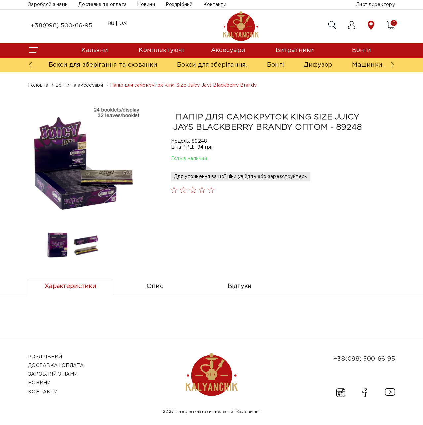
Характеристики (70, 286)
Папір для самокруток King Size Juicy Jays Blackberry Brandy (183, 85)
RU (111, 24)
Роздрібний (179, 5)
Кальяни (94, 50)
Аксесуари (228, 50)
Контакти (214, 5)
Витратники (295, 50)
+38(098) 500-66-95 (61, 25)
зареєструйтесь (287, 177)
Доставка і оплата (56, 366)
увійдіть (247, 177)
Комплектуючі (161, 50)
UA (123, 24)
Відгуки (240, 286)
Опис (155, 286)
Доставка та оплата (102, 5)
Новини (146, 5)
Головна (38, 85)
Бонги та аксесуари (79, 85)
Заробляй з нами (48, 5)
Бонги (361, 50)
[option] (86, 159)
